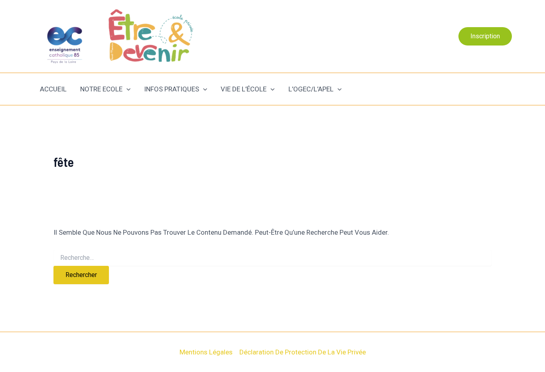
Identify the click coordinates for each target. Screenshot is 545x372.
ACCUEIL (53, 89)
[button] (485, 36)
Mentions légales (206, 352)
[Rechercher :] (272, 258)
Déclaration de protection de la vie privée (302, 352)
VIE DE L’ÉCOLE (244, 89)
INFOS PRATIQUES (171, 89)
